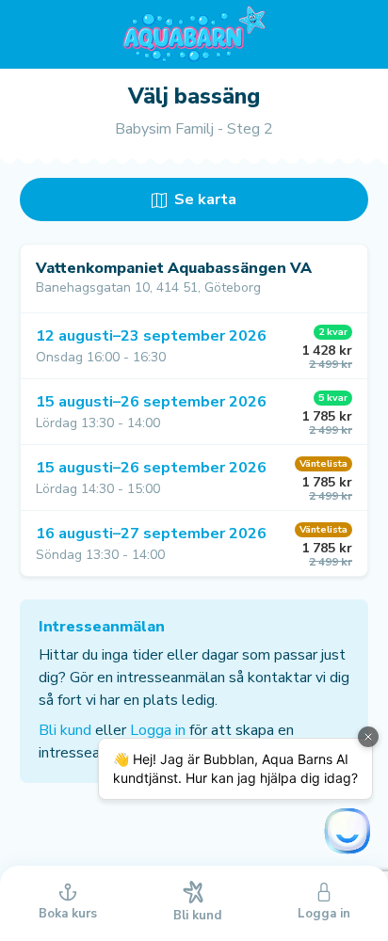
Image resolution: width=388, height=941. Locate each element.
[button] (194, 345)
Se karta (203, 199)
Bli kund (65, 730)
